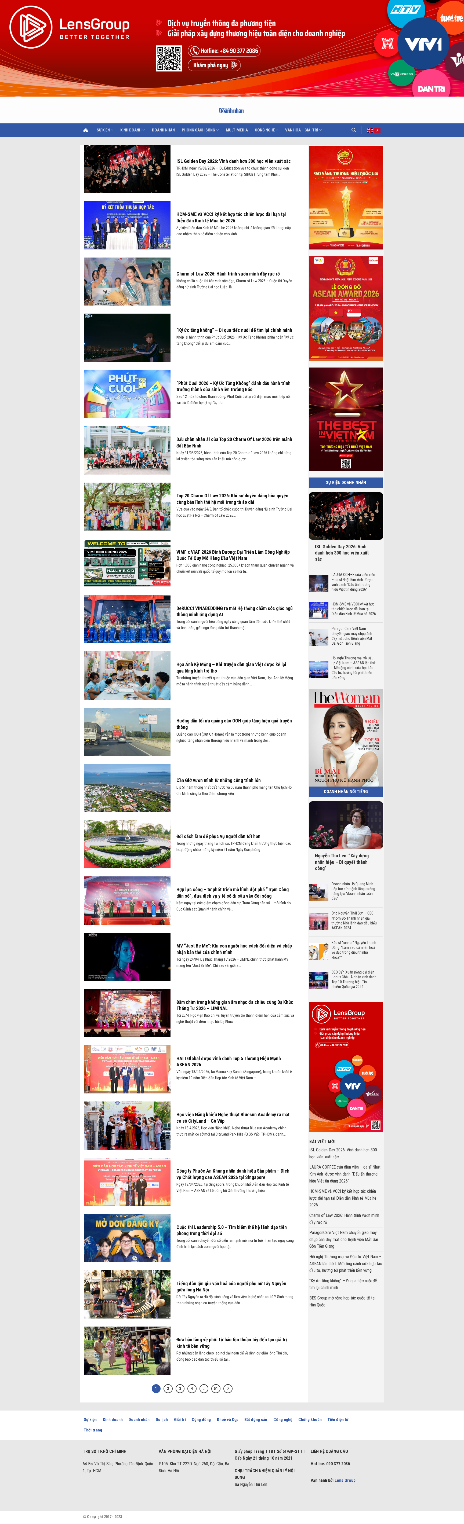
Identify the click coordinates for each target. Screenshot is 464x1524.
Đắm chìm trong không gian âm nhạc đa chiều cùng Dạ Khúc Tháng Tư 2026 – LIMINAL (234, 1005)
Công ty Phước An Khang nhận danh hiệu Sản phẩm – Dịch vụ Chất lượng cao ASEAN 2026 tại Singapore (232, 1174)
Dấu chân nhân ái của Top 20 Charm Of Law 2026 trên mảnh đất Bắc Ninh (234, 442)
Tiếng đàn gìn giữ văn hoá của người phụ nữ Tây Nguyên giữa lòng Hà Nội (231, 1286)
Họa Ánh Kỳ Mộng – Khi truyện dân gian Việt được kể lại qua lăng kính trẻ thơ (231, 667)
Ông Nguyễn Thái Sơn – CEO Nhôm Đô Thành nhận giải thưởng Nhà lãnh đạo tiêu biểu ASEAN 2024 (353, 920)
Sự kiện (103, 130)
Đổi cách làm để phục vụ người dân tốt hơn (218, 836)
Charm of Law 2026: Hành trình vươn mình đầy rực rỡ (228, 274)
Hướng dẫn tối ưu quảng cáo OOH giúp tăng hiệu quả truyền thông (234, 724)
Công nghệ (265, 130)
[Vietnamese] (377, 130)
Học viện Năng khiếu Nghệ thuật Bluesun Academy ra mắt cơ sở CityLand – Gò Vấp (232, 1117)
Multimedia (237, 130)
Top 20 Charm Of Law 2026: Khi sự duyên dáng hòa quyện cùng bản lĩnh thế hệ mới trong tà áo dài (232, 499)
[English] (370, 130)
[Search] (353, 130)
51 (216, 1388)
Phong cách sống (198, 130)
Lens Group (345, 1480)
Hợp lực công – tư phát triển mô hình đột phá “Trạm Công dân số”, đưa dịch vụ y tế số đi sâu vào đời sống (232, 892)
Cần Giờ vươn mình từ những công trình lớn (218, 780)
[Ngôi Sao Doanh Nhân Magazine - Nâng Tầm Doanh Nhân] (232, 110)
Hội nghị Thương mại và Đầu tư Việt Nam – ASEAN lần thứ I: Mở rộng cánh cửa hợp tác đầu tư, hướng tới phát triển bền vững (353, 668)
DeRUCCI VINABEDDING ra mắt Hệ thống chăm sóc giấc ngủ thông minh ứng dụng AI (234, 611)
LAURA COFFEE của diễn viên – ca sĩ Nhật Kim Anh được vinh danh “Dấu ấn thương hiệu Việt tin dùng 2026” (353, 582)
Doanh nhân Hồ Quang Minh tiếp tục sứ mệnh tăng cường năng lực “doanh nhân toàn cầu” (353, 891)
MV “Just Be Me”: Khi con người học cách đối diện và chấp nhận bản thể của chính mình (234, 949)
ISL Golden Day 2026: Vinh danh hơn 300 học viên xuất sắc (234, 161)
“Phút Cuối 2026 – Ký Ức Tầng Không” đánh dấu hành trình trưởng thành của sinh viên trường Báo (233, 386)
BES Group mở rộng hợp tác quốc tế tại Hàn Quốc (342, 1301)
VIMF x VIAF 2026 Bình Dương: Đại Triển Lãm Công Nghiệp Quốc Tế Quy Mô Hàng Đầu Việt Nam (233, 555)
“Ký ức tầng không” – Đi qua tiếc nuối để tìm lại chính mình (234, 330)
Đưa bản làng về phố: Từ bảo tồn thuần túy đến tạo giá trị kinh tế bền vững (231, 1343)
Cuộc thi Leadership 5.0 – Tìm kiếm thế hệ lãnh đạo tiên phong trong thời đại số (231, 1230)
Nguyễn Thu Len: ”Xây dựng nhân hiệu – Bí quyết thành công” (342, 862)
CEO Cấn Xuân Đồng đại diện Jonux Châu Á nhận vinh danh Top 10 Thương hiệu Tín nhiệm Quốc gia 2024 (353, 979)
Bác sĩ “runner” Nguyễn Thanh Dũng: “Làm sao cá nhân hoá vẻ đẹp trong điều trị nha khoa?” (353, 950)
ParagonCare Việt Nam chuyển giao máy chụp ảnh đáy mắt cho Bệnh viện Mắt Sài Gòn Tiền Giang (351, 635)
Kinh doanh (131, 130)
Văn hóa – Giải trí (301, 130)
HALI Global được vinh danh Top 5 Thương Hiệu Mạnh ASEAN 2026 (228, 1061)
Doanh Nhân (163, 130)
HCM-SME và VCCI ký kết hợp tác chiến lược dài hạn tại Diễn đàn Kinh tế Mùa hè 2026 (231, 217)
